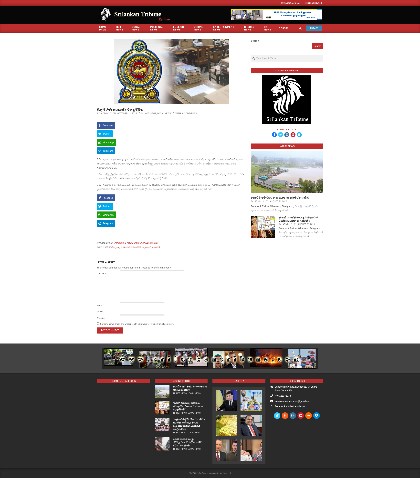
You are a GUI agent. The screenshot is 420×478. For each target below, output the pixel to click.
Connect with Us (286, 129)
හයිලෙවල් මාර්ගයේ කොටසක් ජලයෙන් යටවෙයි (134, 247)
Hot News (150, 113)
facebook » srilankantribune (290, 406)
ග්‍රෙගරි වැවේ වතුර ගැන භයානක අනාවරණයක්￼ (280, 197)
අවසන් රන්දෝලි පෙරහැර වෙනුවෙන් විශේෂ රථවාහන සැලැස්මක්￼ (188, 406)
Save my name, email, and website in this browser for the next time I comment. (137, 324)
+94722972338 (283, 395)
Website (101, 318)
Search (255, 40)
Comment (102, 273)
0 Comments (189, 113)
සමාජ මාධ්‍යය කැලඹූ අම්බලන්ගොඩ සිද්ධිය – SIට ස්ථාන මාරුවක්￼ (187, 442)
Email (100, 311)
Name (100, 305)
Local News (164, 113)
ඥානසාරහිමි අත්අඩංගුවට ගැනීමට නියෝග (136, 242)
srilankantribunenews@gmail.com (293, 401)
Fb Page (314, 28)
